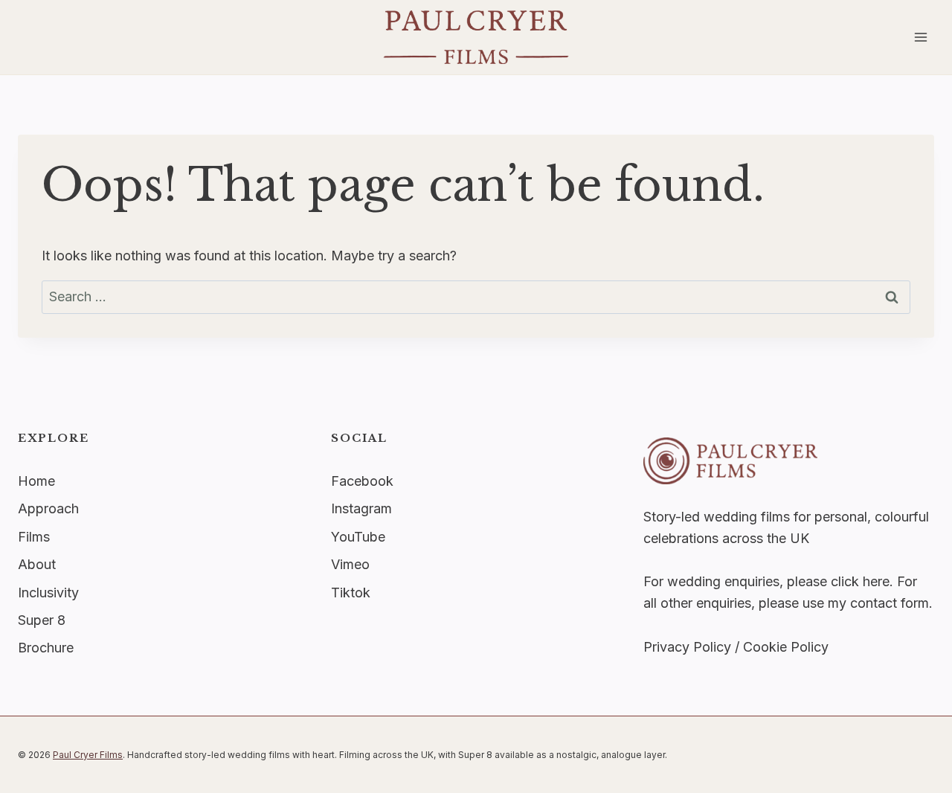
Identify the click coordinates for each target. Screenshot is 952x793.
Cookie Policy (786, 647)
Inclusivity (48, 592)
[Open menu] (920, 36)
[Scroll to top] (937, 570)
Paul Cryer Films (88, 754)
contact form (889, 603)
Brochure (46, 647)
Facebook (362, 481)
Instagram (361, 508)
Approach (48, 508)
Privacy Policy (687, 647)
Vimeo (350, 564)
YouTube (358, 537)
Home (36, 481)
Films (34, 537)
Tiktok (350, 592)
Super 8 (41, 620)
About (37, 564)
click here (860, 581)
